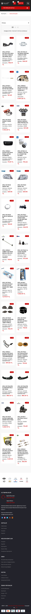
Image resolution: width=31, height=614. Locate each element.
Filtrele (4, 23)
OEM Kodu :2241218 (22, 391)
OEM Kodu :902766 (22, 324)
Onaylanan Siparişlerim (6, 551)
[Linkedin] (7, 517)
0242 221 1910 (10, 497)
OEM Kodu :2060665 (7, 219)
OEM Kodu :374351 (22, 255)
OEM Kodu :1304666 (22, 359)
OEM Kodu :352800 (22, 421)
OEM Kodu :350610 (6, 255)
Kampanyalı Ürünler (5, 580)
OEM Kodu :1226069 (22, 188)
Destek (3, 598)
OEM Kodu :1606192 (7, 124)
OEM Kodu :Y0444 (22, 56)
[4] (13, 27)
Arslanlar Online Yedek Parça (16, 605)
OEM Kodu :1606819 (22, 287)
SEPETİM (20, 3)
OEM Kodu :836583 (7, 421)
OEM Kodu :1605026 (22, 124)
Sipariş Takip (4, 548)
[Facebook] (2, 517)
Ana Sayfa (3, 13)
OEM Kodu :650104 (22, 157)
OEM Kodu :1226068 (7, 188)
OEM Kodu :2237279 (7, 324)
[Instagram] (5, 517)
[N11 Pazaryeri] (10, 517)
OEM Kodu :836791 (22, 222)
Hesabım (3, 530)
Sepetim (3, 533)
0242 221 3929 (10, 502)
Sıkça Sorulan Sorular (6, 564)
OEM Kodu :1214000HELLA (21, 457)
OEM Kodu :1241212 (7, 58)
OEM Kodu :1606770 (7, 290)
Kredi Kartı (3, 591)
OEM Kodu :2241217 (7, 391)
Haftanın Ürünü (4, 577)
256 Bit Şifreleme (5, 588)
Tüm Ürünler (4, 528)
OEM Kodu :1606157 (7, 455)
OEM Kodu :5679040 (7, 358)
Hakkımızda (4, 526)
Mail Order (3, 595)
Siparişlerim (4, 546)
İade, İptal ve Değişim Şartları (8, 562)
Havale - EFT (4, 593)
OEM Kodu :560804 (7, 157)
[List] (18, 27)
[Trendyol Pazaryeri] (12, 517)
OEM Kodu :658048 (7, 90)
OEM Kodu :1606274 (22, 92)
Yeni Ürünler (4, 575)
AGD (16, 607)
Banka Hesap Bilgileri (6, 566)
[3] (15, 27)
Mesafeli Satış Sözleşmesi (7, 559)
